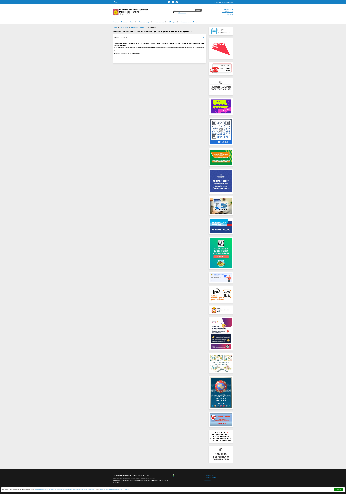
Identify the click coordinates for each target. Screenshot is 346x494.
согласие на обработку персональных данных (111, 489)
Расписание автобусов (189, 22)
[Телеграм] (176, 2)
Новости (124, 22)
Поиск (198, 10)
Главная (115, 22)
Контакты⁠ (230, 14)
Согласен (338, 489)
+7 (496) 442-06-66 (227, 12)
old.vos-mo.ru (182, 13)
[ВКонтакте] (169, 2)
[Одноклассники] (173, 2)
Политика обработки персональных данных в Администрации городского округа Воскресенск (142, 487)
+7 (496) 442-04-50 (227, 9)
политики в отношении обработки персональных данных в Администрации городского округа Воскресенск (64, 489)
